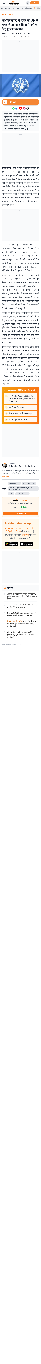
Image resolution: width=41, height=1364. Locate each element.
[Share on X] (27, 108)
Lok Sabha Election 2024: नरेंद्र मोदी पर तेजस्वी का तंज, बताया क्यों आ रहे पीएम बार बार (22, 398)
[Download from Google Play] (11, 544)
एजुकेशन (11, 528)
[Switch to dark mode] (28, 3)
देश (6, 528)
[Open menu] (4, 3)
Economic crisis (29, 483)
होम (2, 8)
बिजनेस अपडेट (28, 528)
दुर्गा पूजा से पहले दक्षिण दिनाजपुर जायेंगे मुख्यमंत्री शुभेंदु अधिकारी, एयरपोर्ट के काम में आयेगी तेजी (21, 634)
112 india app (14, 483)
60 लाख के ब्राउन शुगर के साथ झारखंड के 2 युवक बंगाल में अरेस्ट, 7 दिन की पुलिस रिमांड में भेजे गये (22, 596)
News (11, 14)
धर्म (6, 531)
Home (4, 14)
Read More (5, 476)
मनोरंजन (19, 528)
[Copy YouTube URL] (20, 108)
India (11, 494)
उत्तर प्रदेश (20, 8)
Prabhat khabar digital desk (19, 34)
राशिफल (18, 531)
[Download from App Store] (26, 544)
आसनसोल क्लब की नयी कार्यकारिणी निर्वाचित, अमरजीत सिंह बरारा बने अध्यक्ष (22, 605)
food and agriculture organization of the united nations (23, 488)
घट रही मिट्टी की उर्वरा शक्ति (18, 419)
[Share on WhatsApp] (13, 108)
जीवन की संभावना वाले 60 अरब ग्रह (20, 413)
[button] (20, 85)
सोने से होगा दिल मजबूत (16, 407)
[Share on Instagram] (24, 108)
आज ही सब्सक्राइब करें (20, 513)
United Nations (22, 494)
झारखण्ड (7, 8)
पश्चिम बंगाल (28, 8)
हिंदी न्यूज (25, 534)
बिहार (13, 8)
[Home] (13, 3)
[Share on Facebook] (16, 108)
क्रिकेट (11, 531)
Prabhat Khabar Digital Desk (23, 466)
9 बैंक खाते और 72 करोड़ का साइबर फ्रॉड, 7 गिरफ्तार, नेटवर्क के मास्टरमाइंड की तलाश (21, 614)
